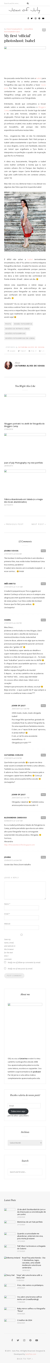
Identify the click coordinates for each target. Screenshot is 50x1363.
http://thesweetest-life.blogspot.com (19, 845)
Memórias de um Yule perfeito (30, 1222)
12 (44, 30)
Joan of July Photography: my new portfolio (23, 462)
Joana (7, 857)
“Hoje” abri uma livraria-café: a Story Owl (29, 1276)
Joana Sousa (11, 550)
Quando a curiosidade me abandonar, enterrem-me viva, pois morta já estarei (30, 1236)
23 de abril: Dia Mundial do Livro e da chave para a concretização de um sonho (31, 1212)
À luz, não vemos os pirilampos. (30, 1285)
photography (14, 29)
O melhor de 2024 (24, 1320)
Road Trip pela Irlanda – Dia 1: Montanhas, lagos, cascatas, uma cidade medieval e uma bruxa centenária (33, 1262)
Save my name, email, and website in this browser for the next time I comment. (9, 949)
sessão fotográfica (23, 324)
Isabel (38, 78)
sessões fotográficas (15, 333)
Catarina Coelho (13, 755)
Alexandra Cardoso (15, 817)
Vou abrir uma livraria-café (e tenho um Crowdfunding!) (29, 1298)
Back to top (24, 1359)
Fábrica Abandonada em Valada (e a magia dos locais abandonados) (23, 500)
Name (7, 904)
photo (8, 324)
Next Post (38, 524)
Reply (43, 551)
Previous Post (14, 524)
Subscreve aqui (18, 1111)
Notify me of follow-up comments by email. (24, 962)
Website (7, 923)
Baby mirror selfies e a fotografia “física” (31, 1309)
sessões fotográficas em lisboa (19, 338)
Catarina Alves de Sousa (31, 347)
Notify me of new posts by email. (20, 968)
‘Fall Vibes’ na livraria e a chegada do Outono (31, 1247)
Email (7, 914)
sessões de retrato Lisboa (17, 329)
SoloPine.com (30, 1354)
